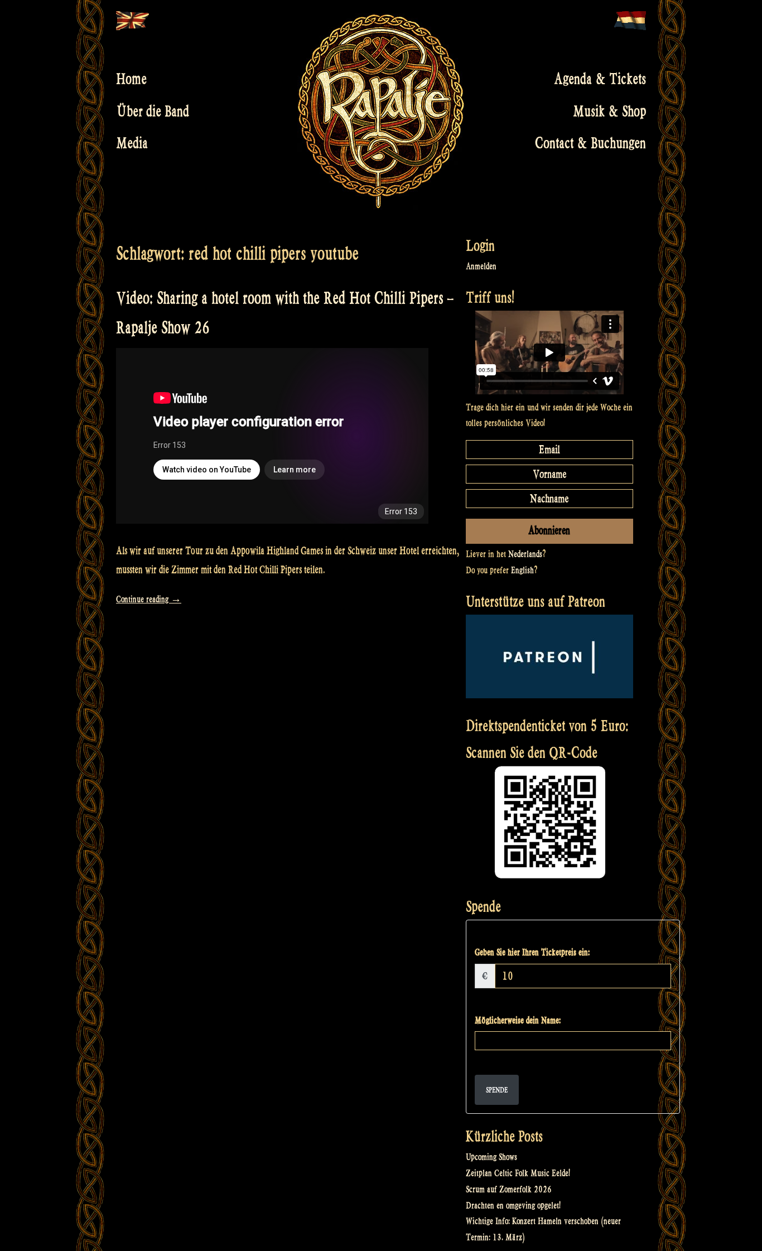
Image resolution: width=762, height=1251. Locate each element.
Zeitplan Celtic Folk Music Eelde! (518, 1173)
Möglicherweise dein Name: (518, 1020)
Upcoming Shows (491, 1157)
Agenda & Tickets (600, 79)
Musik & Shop (609, 111)
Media (132, 143)
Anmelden (481, 266)
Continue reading (148, 599)
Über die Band (152, 111)
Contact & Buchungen (590, 143)
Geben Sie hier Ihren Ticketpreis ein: (532, 952)
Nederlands (525, 554)
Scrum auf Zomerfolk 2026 (509, 1189)
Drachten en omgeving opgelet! (513, 1205)
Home (131, 79)
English (522, 570)
